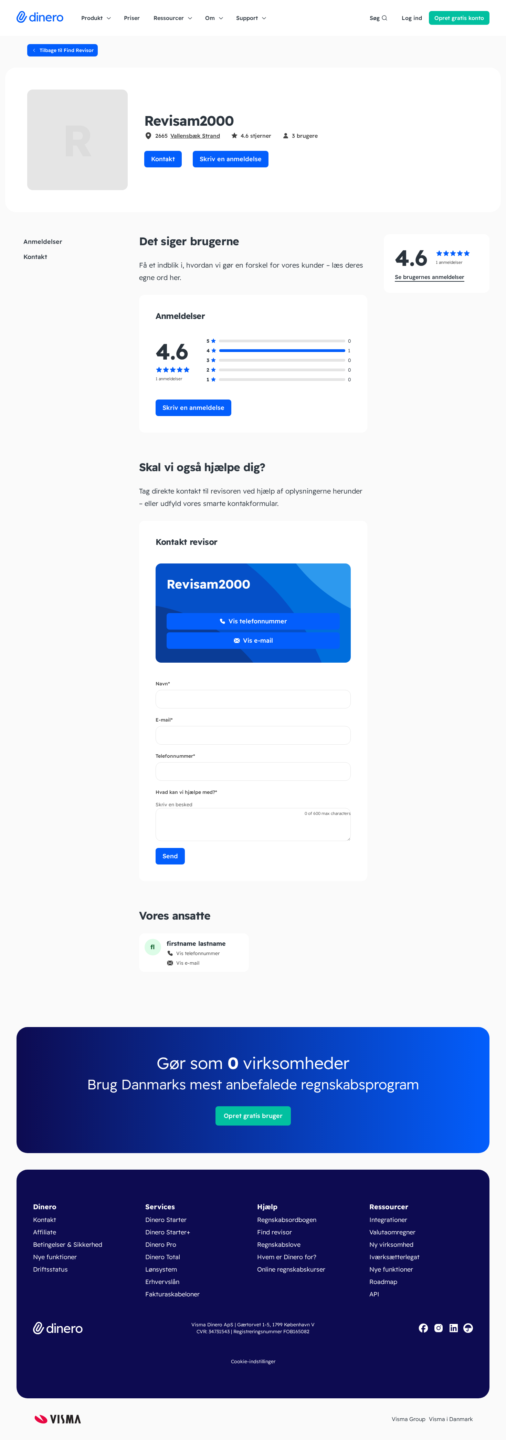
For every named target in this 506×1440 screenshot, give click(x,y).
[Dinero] (40, 18)
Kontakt (163, 159)
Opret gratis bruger (253, 1116)
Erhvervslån (162, 1282)
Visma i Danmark (451, 1419)
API (374, 1294)
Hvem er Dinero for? (286, 1257)
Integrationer (388, 1220)
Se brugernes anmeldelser (429, 276)
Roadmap (383, 1282)
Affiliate (44, 1232)
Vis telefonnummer (258, 621)
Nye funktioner (55, 1257)
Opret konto (459, 17)
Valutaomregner (392, 1232)
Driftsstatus (50, 1269)
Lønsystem (161, 1269)
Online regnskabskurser (291, 1269)
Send (170, 856)
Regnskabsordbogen (286, 1220)
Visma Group (408, 1419)
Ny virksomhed (391, 1245)
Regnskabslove (279, 1245)
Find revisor (274, 1232)
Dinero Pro (160, 1245)
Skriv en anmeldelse (231, 159)
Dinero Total (162, 1257)
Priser (132, 17)
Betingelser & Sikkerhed (67, 1245)
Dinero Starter (166, 1220)
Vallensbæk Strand (195, 135)
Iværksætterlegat (394, 1257)
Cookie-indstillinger (253, 1361)
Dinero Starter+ (167, 1232)
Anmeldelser (42, 242)
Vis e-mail (258, 640)
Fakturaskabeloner (172, 1294)
